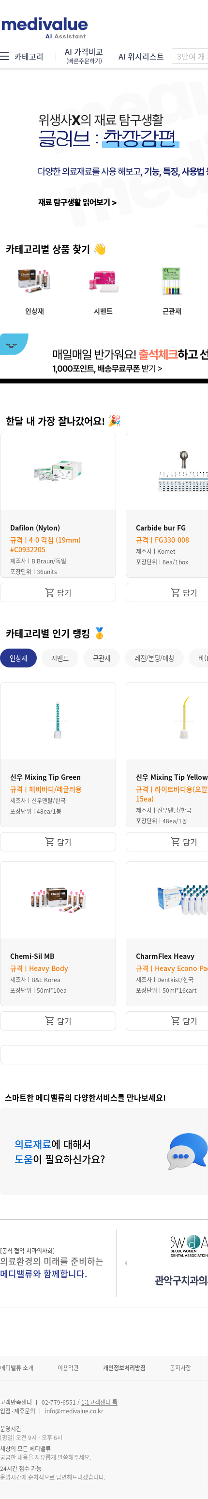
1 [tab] (201, 216)
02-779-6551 (59, 1402)
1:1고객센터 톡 (99, 1402)
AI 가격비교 (84, 56)
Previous (17, 154)
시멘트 (60, 658)
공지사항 (180, 1367)
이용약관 (68, 1367)
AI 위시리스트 (141, 56)
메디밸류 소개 (16, 1367)
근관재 (101, 658)
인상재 (18, 658)
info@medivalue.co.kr (74, 1411)
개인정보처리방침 (124, 1367)
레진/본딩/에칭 (154, 658)
